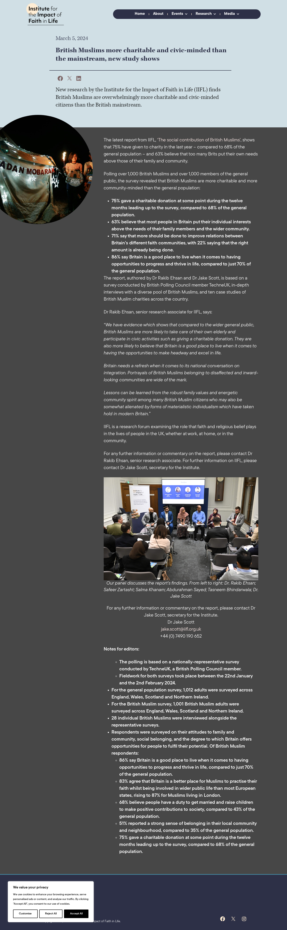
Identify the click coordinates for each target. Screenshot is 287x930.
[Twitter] (233, 919)
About (158, 14)
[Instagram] (244, 919)
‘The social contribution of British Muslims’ (199, 140)
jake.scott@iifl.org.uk (181, 629)
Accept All (76, 913)
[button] (60, 78)
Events (177, 14)
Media (229, 14)
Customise (25, 913)
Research (204, 14)
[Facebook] (222, 919)
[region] (51, 901)
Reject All (51, 913)
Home (140, 14)
